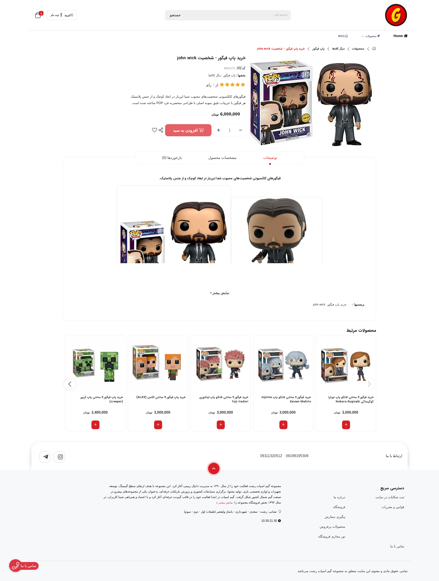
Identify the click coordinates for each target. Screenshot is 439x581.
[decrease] (241, 130)
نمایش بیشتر (220, 293)
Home (398, 36)
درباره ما (339, 497)
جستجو (175, 15)
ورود (67, 15)
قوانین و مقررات (393, 507)
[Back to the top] (214, 468)
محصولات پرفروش (332, 526)
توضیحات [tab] (270, 158)
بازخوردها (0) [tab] (172, 158)
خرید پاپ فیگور (336, 304)
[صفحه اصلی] (374, 49)
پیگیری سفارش (335, 517)
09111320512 (271, 456)
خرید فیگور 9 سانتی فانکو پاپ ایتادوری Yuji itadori (223, 399)
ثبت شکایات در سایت (389, 497)
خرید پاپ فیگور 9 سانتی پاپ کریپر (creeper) (101, 399)
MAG (341, 36)
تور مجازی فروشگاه (331, 536)
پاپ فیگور (318, 49)
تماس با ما (397, 546)
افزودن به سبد (186, 130)
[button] (69, 384)
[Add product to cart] (346, 424)
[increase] (218, 130)
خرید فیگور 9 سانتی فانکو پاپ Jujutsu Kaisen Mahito (286, 399)
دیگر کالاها (338, 49)
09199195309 (297, 456)
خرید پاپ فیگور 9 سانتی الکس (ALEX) (161, 397)
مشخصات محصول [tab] (222, 158)
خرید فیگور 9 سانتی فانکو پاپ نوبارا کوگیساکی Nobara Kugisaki (351, 399)
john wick (319, 304)
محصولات (371, 36)
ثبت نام (55, 15)
